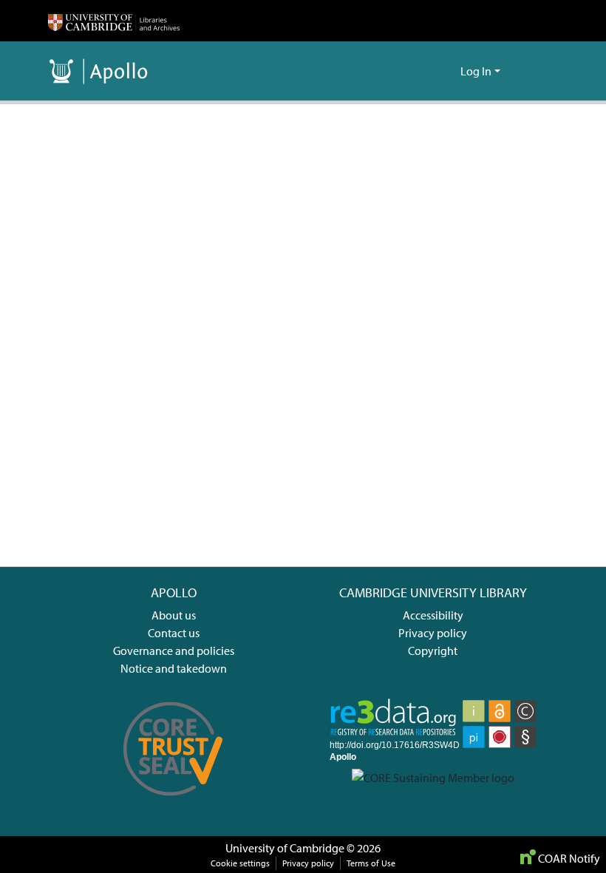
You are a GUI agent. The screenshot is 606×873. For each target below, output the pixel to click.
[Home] (114, 20)
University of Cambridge (284, 847)
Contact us (174, 632)
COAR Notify (568, 858)
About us (174, 615)
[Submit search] (425, 71)
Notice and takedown (173, 668)
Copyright (432, 650)
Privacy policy (432, 632)
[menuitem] (447, 71)
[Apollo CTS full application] (173, 803)
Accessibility (433, 615)
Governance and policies (173, 650)
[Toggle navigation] (537, 71)
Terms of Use (371, 863)
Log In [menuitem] (475, 71)
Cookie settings (240, 863)
